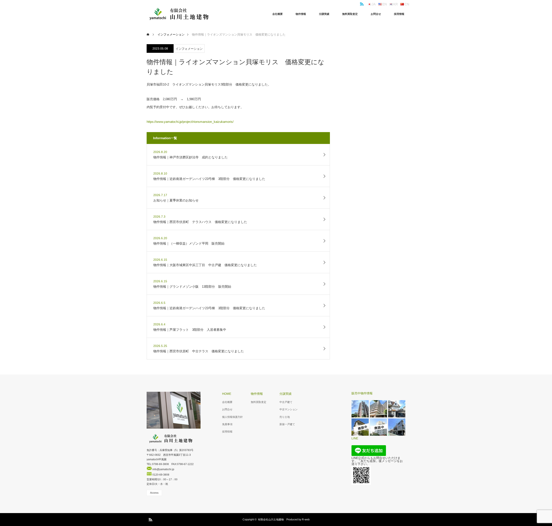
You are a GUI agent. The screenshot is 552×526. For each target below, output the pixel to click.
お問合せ (376, 14)
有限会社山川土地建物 (271, 519)
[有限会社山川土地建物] (179, 14)
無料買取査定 (350, 14)
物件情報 (301, 14)
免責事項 (227, 424)
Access (154, 492)
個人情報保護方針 (232, 416)
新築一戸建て (287, 424)
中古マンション (288, 409)
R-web (306, 519)
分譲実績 (324, 14)
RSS (361, 3)
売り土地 (284, 416)
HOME (226, 393)
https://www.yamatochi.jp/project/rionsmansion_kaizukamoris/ (190, 121)
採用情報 (399, 14)
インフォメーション (189, 48)
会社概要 (277, 14)
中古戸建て (285, 402)
